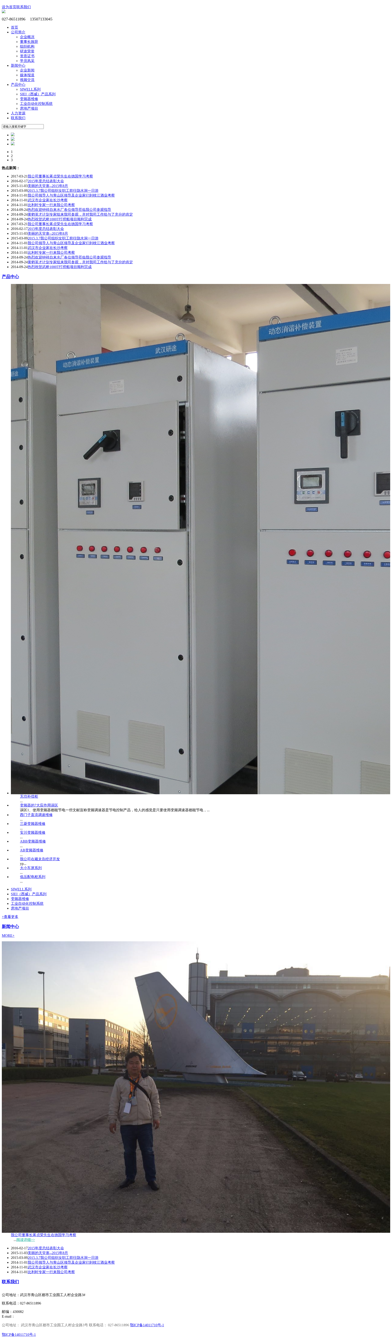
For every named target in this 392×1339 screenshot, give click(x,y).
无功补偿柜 (29, 796)
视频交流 (27, 80)
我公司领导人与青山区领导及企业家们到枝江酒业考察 (71, 195)
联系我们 (23, 7)
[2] (13, 144)
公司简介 (18, 32)
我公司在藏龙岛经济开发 (40, 859)
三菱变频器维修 (32, 824)
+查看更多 (10, 917)
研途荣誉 (27, 51)
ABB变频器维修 (33, 841)
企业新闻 (27, 70)
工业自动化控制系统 (36, 104)
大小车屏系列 (31, 868)
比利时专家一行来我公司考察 (51, 205)
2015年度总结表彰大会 (46, 181)
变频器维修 (29, 99)
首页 (14, 27)
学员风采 (27, 61)
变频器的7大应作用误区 (39, 805)
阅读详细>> (25, 1240)
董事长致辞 (29, 42)
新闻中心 (18, 65)
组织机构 (27, 46)
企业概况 (27, 37)
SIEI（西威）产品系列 (38, 94)
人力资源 (18, 113)
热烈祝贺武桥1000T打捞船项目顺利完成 (60, 219)
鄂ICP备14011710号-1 (147, 1325)
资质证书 (27, 56)
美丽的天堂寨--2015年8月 (48, 186)
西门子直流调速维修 (36, 815)
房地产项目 (29, 108)
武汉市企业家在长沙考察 (48, 200)
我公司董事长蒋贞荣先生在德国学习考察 (60, 176)
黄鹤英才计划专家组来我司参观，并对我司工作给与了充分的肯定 (80, 214)
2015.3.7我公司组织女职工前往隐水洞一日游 (63, 190)
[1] (13, 139)
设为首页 (9, 7)
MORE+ (8, 935)
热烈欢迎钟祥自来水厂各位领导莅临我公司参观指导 (69, 210)
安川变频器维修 (32, 832)
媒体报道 (27, 75)
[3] (13, 135)
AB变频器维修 (31, 850)
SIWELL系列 (30, 89)
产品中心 (18, 84)
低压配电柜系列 (32, 877)
